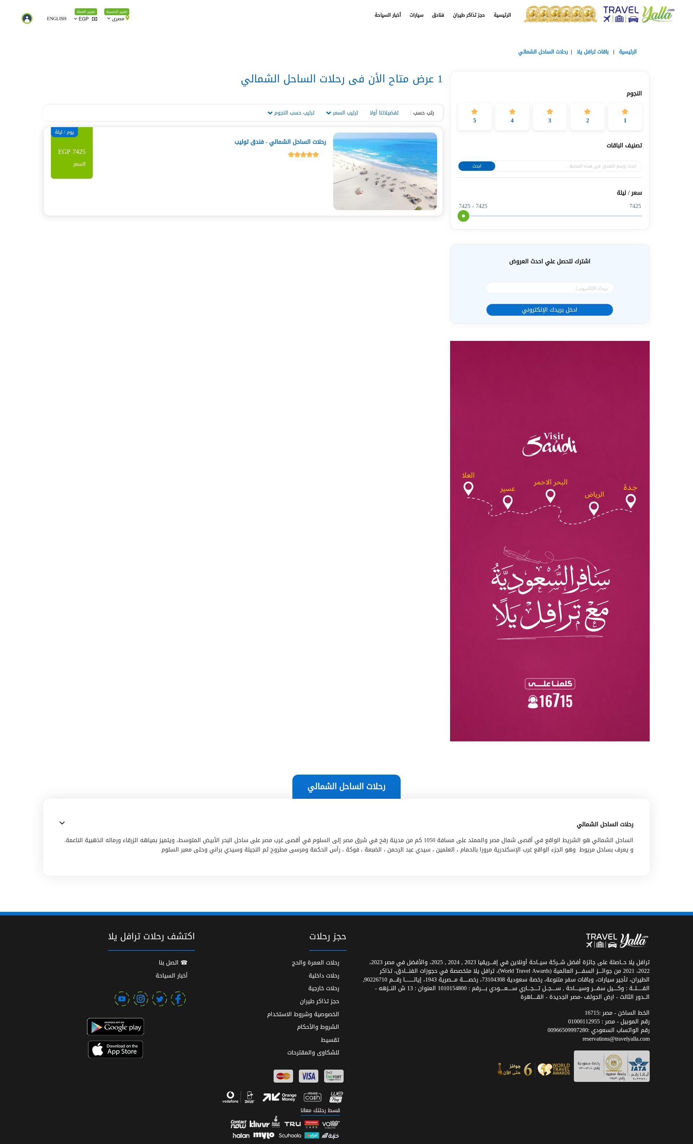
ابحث (476, 166)
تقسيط (330, 1039)
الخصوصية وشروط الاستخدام (303, 1014)
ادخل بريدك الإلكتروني (550, 309)
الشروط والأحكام (318, 1026)
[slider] (463, 216)
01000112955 (585, 1021)
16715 (592, 1012)
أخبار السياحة (388, 15)
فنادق (438, 15)
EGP (83, 18)
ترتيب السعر (344, 113)
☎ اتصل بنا (173, 962)
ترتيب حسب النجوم (293, 113)
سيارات (416, 15)
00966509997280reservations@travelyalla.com (599, 1034)
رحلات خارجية (323, 988)
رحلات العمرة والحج (315, 962)
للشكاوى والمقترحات (313, 1052)
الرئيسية (502, 15)
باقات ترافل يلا (592, 52)
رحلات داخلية (324, 975)
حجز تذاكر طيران (469, 15)
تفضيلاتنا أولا (384, 113)
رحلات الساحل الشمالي (543, 52)
